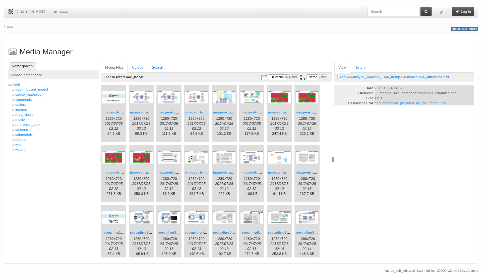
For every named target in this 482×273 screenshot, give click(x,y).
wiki (18, 145)
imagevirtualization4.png (206, 112)
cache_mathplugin (29, 94)
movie (20, 119)
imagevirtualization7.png (289, 112)
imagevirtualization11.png (180, 172)
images (21, 109)
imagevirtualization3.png (179, 112)
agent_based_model (31, 89)
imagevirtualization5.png (234, 112)
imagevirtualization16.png (318, 172)
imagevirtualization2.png (151, 112)
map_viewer (25, 114)
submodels (24, 134)
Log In (465, 12)
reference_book (27, 124)
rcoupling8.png (309, 232)
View (342, 67)
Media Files (114, 67)
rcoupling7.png (281, 232)
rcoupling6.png (253, 232)
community (24, 99)
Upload (137, 67)
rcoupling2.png (143, 232)
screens (21, 129)
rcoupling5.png (226, 232)
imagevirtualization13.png (235, 172)
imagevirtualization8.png (317, 112)
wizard (20, 150)
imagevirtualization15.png (290, 172)
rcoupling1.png (115, 232)
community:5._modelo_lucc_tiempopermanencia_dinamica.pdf (395, 77)
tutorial (20, 140)
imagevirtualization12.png (207, 172)
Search (157, 67)
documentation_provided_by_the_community (410, 103)
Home (62, 12)
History (360, 67)
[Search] (426, 11)
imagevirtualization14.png (262, 172)
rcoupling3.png (171, 232)
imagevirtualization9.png (123, 172)
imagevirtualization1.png (123, 112)
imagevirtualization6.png (261, 112)
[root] (16, 84)
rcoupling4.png (198, 232)
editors (20, 104)
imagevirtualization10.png (152, 172)
